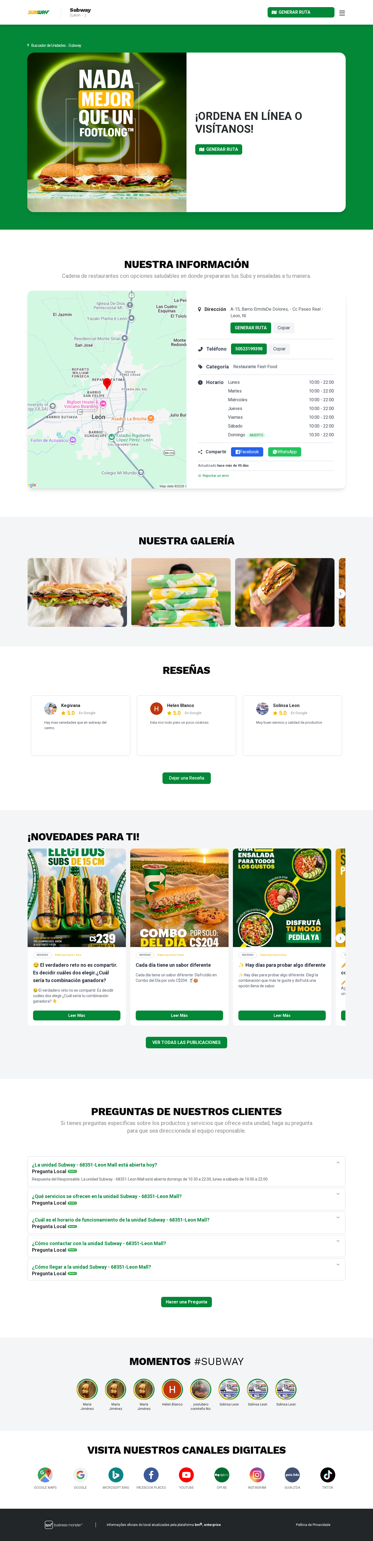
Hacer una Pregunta (186, 1302)
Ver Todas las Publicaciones (186, 1042)
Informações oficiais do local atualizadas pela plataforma (164, 1524)
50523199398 (248, 348)
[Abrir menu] (342, 12)
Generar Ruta (251, 327)
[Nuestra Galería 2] (181, 592)
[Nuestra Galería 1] (77, 592)
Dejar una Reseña (186, 778)
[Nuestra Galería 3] (284, 592)
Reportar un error (216, 476)
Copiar (284, 327)
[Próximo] (340, 594)
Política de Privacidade (313, 1525)
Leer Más (76, 1015)
